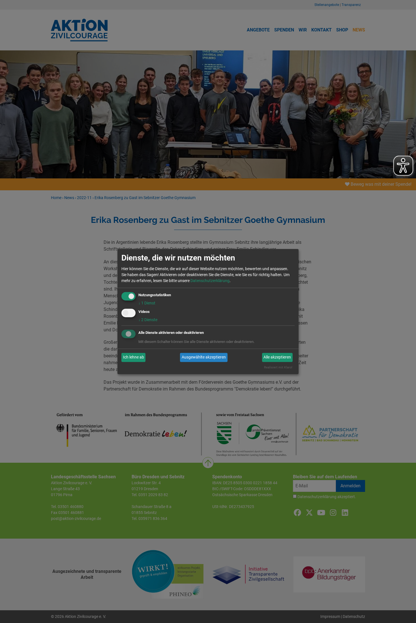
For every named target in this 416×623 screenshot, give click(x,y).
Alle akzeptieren (277, 357)
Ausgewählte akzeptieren (204, 357)
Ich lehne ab (133, 357)
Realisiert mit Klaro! (278, 367)
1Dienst (146, 303)
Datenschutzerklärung (210, 280)
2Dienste (147, 319)
